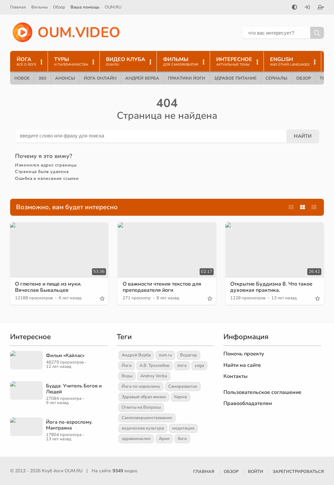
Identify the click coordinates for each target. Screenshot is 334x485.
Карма (180, 397)
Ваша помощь (84, 7)
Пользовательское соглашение (262, 392)
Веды (127, 376)
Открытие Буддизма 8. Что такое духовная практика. (271, 287)
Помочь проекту (243, 353)
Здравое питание (235, 78)
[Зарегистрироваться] (321, 8)
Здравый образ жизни (144, 397)
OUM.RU (113, 7)
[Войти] (307, 8)
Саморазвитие (182, 386)
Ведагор (188, 355)
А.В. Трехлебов (154, 365)
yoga (199, 365)
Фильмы (39, 7)
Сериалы (276, 78)
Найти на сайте (242, 365)
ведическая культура (143, 428)
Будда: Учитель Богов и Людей (74, 389)
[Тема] (294, 8)
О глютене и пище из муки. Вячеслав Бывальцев (48, 287)
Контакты (235, 376)
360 (42, 78)
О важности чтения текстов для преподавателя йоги (162, 287)
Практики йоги (186, 78)
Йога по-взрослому (141, 386)
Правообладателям (247, 403)
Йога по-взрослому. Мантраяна (69, 425)
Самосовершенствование (147, 418)
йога (182, 365)
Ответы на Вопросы (141, 407)
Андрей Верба (142, 78)
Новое (22, 78)
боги (182, 439)
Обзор (59, 7)
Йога (126, 365)
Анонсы (65, 78)
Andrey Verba (154, 376)
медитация (183, 428)
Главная (18, 7)
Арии (164, 439)
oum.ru (165, 355)
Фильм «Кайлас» (65, 355)
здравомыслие (136, 439)
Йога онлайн (100, 78)
